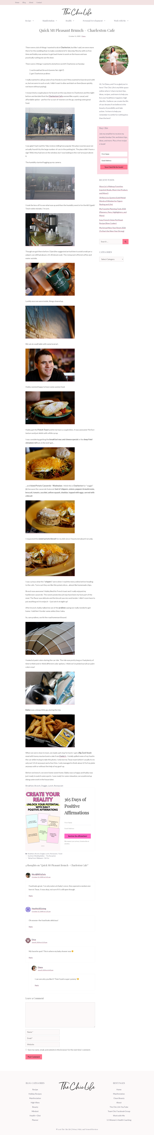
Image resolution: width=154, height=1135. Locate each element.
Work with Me (120, 20)
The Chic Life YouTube (119, 1107)
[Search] (126, 241)
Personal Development (93, 20)
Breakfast (29, 786)
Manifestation (48, 20)
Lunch (50, 786)
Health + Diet (35, 1115)
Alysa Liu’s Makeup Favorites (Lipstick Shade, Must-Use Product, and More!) (113, 189)
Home (17, 2)
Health (69, 20)
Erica (34, 939)
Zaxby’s (62, 756)
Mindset (35, 1111)
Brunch (37, 786)
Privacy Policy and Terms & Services (85, 1129)
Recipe (28, 20)
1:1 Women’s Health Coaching (119, 1120)
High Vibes (35, 1102)
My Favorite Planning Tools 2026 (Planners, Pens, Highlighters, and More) (113, 212)
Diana (83, 36)
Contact (39, 2)
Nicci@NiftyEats (39, 874)
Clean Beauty (118, 1098)
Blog (24, 2)
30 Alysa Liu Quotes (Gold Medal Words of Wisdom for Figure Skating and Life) (112, 201)
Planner (35, 1120)
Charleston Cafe (56, 96)
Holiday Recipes (35, 1094)
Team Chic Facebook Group (119, 1111)
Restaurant (58, 786)
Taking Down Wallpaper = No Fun (38, 858)
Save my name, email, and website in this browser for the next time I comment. (59, 1050)
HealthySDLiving (39, 908)
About (31, 2)
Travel (60, 854)
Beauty (35, 1107)
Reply (31, 896)
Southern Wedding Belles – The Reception (42, 856)
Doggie (44, 786)
